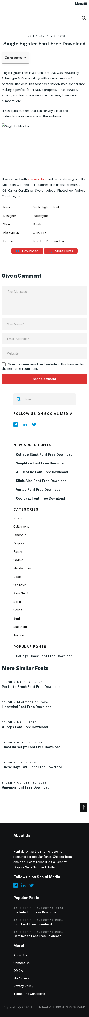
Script (17, 610)
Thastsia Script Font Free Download (31, 747)
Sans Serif (20, 593)
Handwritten (22, 568)
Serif (16, 618)
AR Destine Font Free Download (42, 472)
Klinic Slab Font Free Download (41, 481)
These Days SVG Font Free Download (32, 767)
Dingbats (19, 535)
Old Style (20, 585)
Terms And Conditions (29, 994)
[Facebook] (16, 424)
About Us (20, 955)
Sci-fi (17, 601)
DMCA (18, 970)
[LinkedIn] (26, 424)
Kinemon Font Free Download (25, 787)
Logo (17, 576)
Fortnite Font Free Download (35, 912)
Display (18, 543)
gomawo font (37, 179)
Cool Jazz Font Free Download (40, 498)
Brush (29, 36)
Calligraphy (21, 526)
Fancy (17, 551)
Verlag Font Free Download (38, 490)
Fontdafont (39, 1007)
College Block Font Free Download (44, 455)
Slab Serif (20, 626)
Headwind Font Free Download (27, 707)
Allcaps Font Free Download (25, 727)
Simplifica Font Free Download (41, 463)
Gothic (18, 560)
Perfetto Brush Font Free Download (31, 687)
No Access (21, 978)
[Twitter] (35, 424)
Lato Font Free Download (32, 924)
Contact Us (21, 963)
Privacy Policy (23, 986)
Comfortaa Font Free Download (37, 936)
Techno (18, 635)
